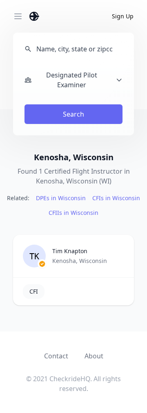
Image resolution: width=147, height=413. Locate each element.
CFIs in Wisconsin (116, 198)
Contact (56, 355)
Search (73, 114)
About (94, 355)
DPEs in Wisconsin (61, 198)
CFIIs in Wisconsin (73, 212)
